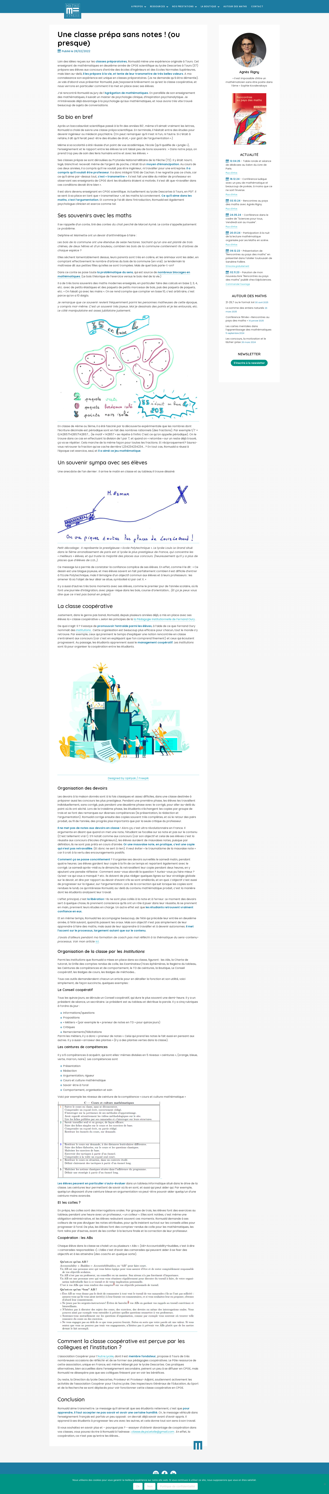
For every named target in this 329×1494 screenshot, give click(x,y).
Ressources (157, 6)
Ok (138, 1486)
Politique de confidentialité (177, 1486)
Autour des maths (235, 6)
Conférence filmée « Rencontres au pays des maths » (247, 318)
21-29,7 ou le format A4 (240, 302)
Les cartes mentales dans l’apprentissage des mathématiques (248, 328)
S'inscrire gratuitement (237, 266)
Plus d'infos (231, 172)
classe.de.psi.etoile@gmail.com (152, 1432)
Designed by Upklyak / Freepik (128, 778)
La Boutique (208, 6)
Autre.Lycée (106, 1356)
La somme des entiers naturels (245, 308)
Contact (257, 6)
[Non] (324, 1484)
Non (150, 1486)
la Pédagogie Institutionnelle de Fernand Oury (164, 619)
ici (97, 941)
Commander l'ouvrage (238, 284)
